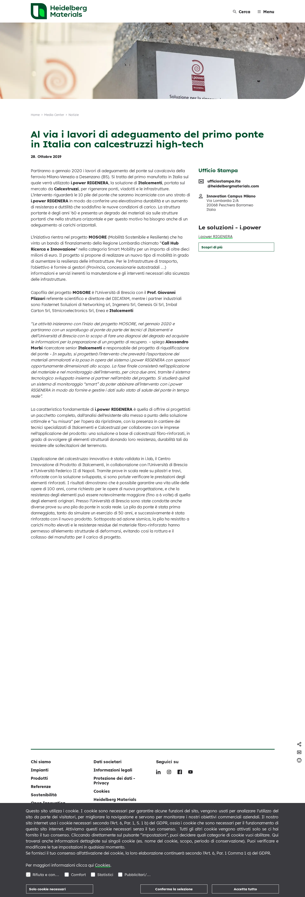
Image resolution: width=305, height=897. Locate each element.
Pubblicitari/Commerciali (138, 874)
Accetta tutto (245, 889)
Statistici (105, 874)
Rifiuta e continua (46, 874)
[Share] (299, 744)
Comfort (78, 874)
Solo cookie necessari (47, 889)
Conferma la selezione (174, 889)
